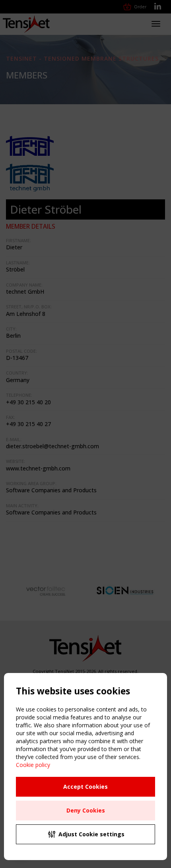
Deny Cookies (85, 810)
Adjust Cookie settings (91, 834)
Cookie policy (33, 765)
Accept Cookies (85, 786)
